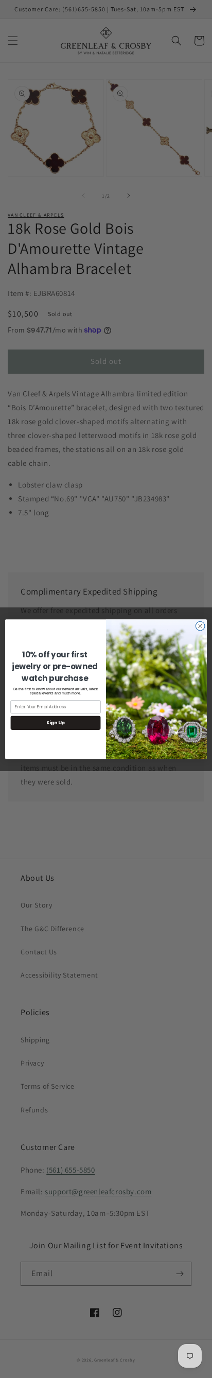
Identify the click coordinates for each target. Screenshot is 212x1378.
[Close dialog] (200, 626)
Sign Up (55, 722)
